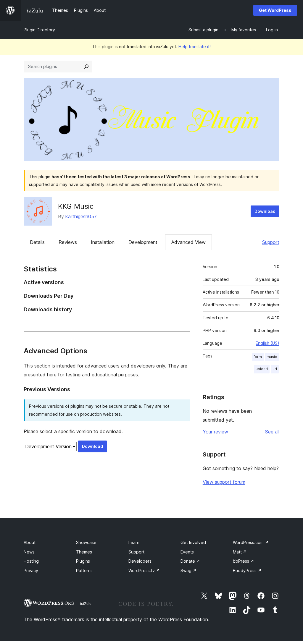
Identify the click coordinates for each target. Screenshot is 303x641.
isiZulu (85, 603)
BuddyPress (247, 570)
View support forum (224, 482)
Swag (188, 570)
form (258, 357)
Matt (240, 551)
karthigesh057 (81, 216)
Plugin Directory (39, 29)
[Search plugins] (86, 66)
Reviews (68, 242)
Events (187, 551)
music (272, 357)
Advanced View (188, 242)
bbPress (243, 561)
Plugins (83, 561)
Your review (215, 432)
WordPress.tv (144, 570)
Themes (84, 551)
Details (37, 242)
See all (272, 432)
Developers (140, 561)
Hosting (31, 561)
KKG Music (76, 206)
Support (270, 242)
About (30, 542)
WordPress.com (251, 542)
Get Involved (193, 542)
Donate (190, 561)
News (29, 551)
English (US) (267, 343)
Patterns (84, 570)
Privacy (31, 570)
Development (142, 242)
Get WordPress (275, 10)
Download (264, 211)
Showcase (86, 542)
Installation (103, 242)
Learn (133, 542)
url (275, 369)
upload (262, 369)
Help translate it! (194, 46)
